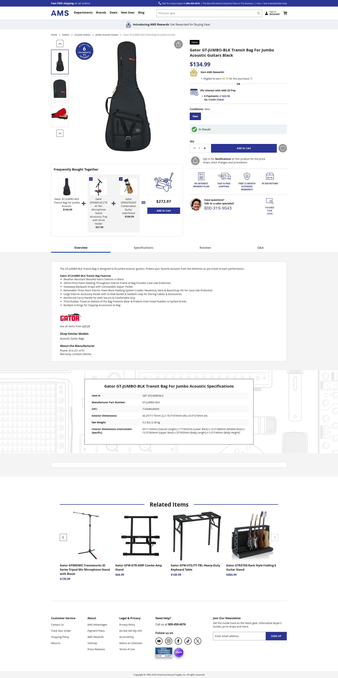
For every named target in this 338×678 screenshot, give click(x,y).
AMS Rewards (95, 637)
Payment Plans (96, 630)
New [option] (195, 116)
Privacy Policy (127, 624)
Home (54, 34)
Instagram (168, 641)
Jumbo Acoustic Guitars (107, 34)
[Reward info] (251, 78)
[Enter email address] (242, 636)
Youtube (158, 641)
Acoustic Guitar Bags (72, 338)
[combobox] (209, 13)
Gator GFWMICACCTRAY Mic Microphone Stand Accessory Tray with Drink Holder (98, 211)
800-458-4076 (177, 624)
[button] (285, 13)
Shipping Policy (60, 637)
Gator (194, 42)
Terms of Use (127, 649)
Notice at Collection (130, 643)
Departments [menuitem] (83, 12)
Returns (55, 643)
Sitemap (92, 643)
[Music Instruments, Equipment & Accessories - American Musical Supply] (60, 13)
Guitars (65, 34)
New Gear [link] (128, 12)
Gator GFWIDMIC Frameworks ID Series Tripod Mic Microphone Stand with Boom (85, 569)
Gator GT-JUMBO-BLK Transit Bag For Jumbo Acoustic (67, 202)
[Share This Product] (178, 44)
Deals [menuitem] (113, 12)
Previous (63, 537)
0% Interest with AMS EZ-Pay (218, 90)
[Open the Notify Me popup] (195, 160)
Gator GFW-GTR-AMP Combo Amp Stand (138, 567)
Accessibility (126, 637)
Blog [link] (141, 12)
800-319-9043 (218, 208)
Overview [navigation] (80, 248)
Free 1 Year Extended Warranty (271, 3)
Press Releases (96, 649)
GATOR (86, 326)
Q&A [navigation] (260, 248)
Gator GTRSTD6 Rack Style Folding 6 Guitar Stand (251, 567)
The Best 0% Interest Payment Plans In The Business (228, 3)
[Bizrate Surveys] (167, 655)
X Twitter (197, 641)
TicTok (188, 641)
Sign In (275, 13)
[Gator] (70, 322)
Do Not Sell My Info (130, 630)
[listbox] (238, 117)
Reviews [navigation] (205, 248)
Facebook (178, 641)
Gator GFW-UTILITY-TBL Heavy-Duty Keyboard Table (195, 567)
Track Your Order (61, 630)
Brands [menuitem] (101, 12)
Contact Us (57, 624)
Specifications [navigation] (143, 248)
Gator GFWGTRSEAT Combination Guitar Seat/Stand (128, 206)
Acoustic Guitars (82, 34)
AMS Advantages (97, 624)
